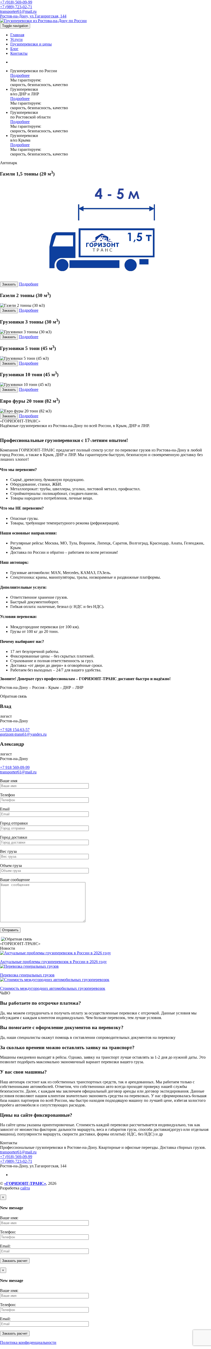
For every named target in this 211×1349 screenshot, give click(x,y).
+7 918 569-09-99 (15, 767)
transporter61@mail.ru (18, 11)
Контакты (19, 53)
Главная (17, 35)
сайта (25, 1188)
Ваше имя (8, 781)
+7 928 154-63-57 (15, 729)
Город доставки (13, 837)
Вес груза (8, 851)
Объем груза (11, 865)
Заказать (9, 284)
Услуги (16, 39)
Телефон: (8, 1232)
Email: (5, 1246)
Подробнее (20, 75)
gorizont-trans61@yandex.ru (23, 734)
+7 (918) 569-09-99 (16, 2)
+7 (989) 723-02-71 (16, 7)
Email (5, 809)
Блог (14, 49)
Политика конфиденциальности (28, 1342)
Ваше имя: (9, 1218)
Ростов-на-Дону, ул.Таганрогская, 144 (33, 16)
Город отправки (14, 823)
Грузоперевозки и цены (31, 44)
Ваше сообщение (15, 879)
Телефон (7, 795)
